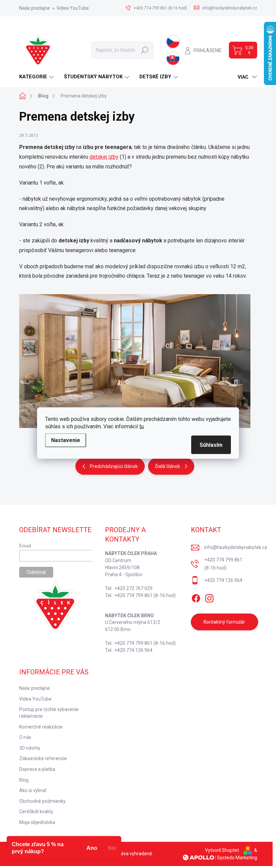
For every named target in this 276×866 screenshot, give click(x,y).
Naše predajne (34, 8)
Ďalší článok (167, 466)
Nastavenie (65, 440)
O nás (25, 737)
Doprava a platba (37, 769)
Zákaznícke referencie (43, 758)
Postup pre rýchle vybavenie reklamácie (49, 713)
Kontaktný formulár (224, 622)
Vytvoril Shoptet (222, 850)
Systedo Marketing (237, 857)
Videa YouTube (73, 8)
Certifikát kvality (36, 811)
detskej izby (104, 157)
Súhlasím (211, 445)
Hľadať (145, 50)
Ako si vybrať (32, 790)
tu (141, 426)
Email (25, 545)
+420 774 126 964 (223, 580)
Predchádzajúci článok (114, 466)
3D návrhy (29, 748)
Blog (24, 780)
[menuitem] (37, 77)
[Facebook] (196, 597)
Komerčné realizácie (41, 727)
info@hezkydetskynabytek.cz (235, 547)
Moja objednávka (37, 822)
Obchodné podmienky (42, 801)
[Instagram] (209, 597)
